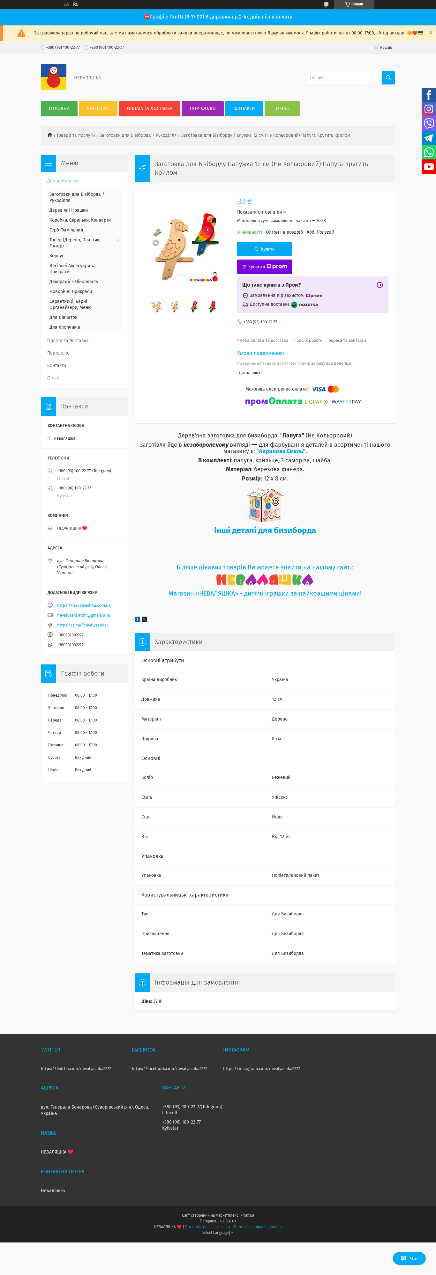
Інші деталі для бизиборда (265, 531)
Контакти (244, 108)
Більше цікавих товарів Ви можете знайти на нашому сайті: (265, 568)
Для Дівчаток (63, 317)
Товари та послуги (75, 135)
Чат (414, 1258)
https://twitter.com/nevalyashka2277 (76, 1069)
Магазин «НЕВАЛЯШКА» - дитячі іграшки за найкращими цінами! (265, 594)
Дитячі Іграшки (63, 181)
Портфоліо (203, 108)
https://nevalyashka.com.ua (84, 606)
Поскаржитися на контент (207, 1227)
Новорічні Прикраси (70, 291)
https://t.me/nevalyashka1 (83, 625)
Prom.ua (247, 1216)
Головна (59, 108)
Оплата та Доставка (149, 108)
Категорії (97, 108)
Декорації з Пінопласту (73, 282)
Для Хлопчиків (64, 327)
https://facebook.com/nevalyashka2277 (169, 1069)
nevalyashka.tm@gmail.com (83, 615)
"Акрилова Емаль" (280, 451)
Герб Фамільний (66, 230)
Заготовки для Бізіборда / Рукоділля (138, 135)
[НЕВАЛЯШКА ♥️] (53, 88)
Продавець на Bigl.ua (218, 1221)
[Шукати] (388, 77)
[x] (144, 620)
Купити (267, 249)
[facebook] (137, 620)
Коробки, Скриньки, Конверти (80, 220)
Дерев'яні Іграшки (68, 210)
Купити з (256, 266)
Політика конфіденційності (258, 1227)
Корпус (56, 256)
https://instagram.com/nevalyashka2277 (261, 1069)
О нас (282, 108)
